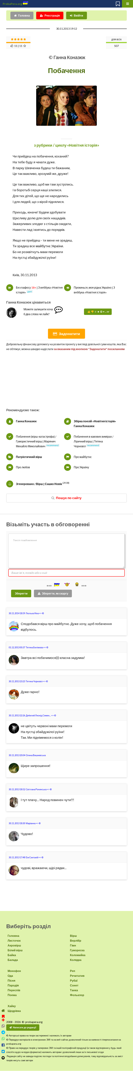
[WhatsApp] (3, 1039)
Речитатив (77, 975)
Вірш (73, 935)
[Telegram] (3, 1032)
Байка (12, 955)
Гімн (73, 945)
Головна (24, 15)
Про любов (23, 467)
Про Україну (81, 467)
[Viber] (3, 1026)
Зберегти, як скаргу (55, 593)
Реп (72, 970)
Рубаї (74, 980)
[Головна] (3, 1010)
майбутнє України (49, 246)
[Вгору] (3, 1058)
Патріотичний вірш (29, 456)
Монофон (14, 970)
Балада (13, 959)
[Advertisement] (66, 383)
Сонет (74, 985)
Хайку (12, 1006)
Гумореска (77, 950)
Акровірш (14, 945)
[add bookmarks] (3, 1018)
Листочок (14, 940)
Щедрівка (14, 1010)
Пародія (13, 985)
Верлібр (75, 940)
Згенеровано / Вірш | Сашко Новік (39, 483)
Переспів (14, 990)
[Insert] (57, 585)
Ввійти (78, 15)
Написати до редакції (24, 1027)
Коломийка (77, 955)
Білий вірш (15, 950)
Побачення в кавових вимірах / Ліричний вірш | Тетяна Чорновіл (93, 441)
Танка (74, 990)
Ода (10, 975)
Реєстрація (52, 15)
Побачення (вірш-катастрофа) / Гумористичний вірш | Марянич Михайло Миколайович (36, 441)
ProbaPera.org (12, 3)
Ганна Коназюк (26, 421)
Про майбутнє (83, 456)
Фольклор (77, 995)
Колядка (75, 959)
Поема (12, 995)
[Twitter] (3, 1051)
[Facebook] (3, 1045)
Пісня (11, 980)
